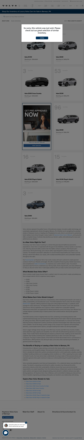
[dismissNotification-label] (26, 423)
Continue (42, 38)
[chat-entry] (5, 433)
